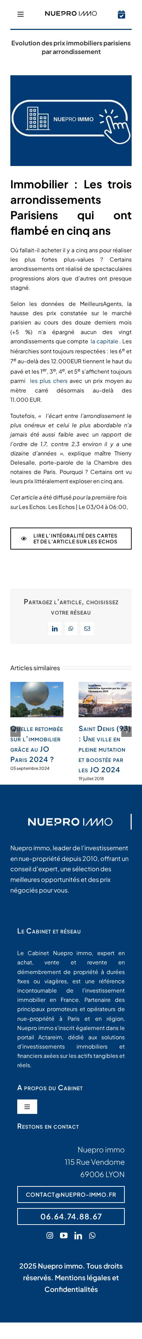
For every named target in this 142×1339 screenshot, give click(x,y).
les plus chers (49, 380)
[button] (15, 732)
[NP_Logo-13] (71, 13)
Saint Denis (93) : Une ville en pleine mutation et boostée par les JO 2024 (105, 749)
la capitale (104, 341)
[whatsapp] (92, 1235)
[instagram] (50, 1235)
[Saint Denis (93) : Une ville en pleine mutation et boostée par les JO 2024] (105, 685)
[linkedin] (78, 1235)
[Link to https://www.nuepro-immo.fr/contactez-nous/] (121, 14)
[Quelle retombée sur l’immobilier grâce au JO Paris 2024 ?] (36, 685)
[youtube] (64, 1235)
